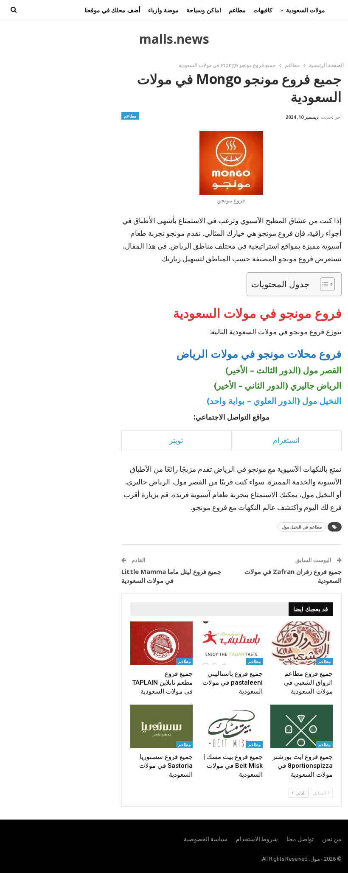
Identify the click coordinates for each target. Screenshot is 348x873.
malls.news (174, 39)
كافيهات (262, 10)
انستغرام (286, 440)
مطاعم (237, 10)
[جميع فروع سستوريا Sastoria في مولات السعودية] (161, 726)
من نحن (332, 839)
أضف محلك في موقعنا (112, 10)
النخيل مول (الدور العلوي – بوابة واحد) (274, 400)
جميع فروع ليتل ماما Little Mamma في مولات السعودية (171, 576)
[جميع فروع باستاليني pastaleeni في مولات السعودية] (231, 643)
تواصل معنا (300, 839)
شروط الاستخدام (257, 839)
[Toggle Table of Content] (323, 284)
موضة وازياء (163, 10)
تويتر (176, 440)
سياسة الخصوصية (205, 839)
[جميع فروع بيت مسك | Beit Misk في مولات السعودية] (231, 726)
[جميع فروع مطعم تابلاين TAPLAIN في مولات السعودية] (161, 643)
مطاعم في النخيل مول (302, 527)
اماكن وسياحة (203, 10)
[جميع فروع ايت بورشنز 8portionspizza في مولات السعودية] (301, 726)
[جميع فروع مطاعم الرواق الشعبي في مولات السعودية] (301, 643)
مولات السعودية (305, 10)
